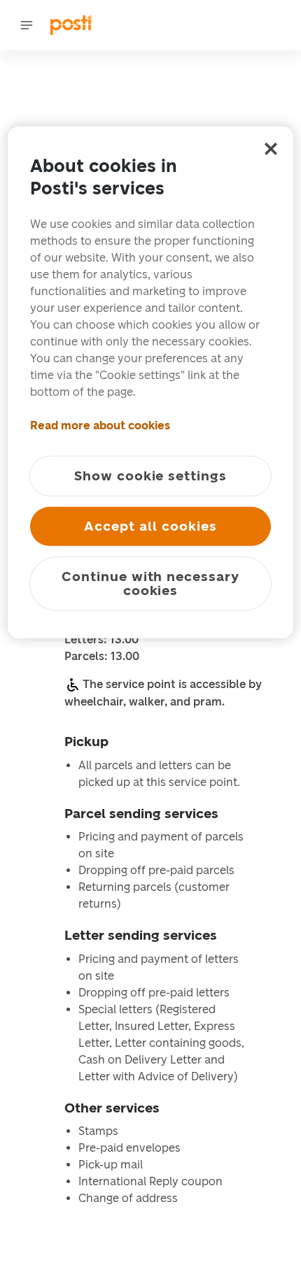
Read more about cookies (100, 425)
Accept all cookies (150, 526)
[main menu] (26, 25)
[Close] (270, 149)
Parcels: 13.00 (101, 656)
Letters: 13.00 (101, 639)
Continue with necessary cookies (150, 583)
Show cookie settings (150, 476)
